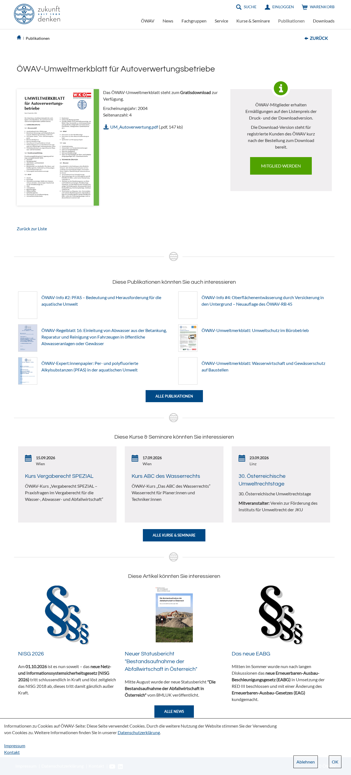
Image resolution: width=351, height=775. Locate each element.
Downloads (324, 20)
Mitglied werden (281, 165)
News (168, 20)
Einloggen (283, 6)
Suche (250, 6)
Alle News (174, 711)
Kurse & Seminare (253, 20)
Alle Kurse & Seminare (174, 535)
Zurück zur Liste (32, 228)
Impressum (14, 745)
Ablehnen (305, 761)
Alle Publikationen (174, 396)
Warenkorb (322, 6)
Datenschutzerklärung (139, 732)
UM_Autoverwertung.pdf (134, 126)
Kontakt (12, 752)
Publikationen (291, 20)
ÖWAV (147, 20)
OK (335, 761)
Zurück (319, 38)
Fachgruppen (194, 20)
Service (221, 20)
